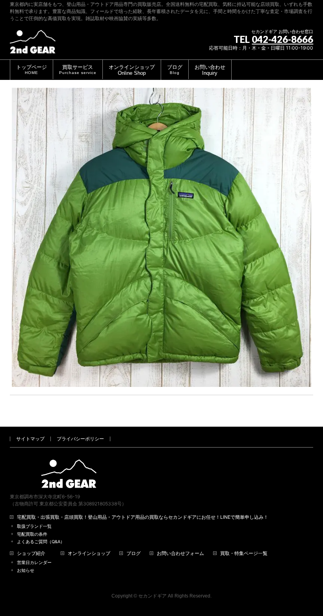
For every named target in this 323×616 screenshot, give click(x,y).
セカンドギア (152, 596)
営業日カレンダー (34, 562)
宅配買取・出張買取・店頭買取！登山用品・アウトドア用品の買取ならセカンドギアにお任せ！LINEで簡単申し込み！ (142, 517)
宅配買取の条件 (32, 534)
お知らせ (25, 570)
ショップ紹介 (31, 553)
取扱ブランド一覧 (34, 526)
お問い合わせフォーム (180, 553)
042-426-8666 (282, 39)
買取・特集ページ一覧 (243, 553)
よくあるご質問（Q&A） (41, 541)
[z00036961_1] (162, 237)
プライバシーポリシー (80, 439)
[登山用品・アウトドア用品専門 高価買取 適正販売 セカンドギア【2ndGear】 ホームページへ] (33, 44)
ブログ (133, 553)
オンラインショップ (89, 553)
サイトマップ (30, 439)
